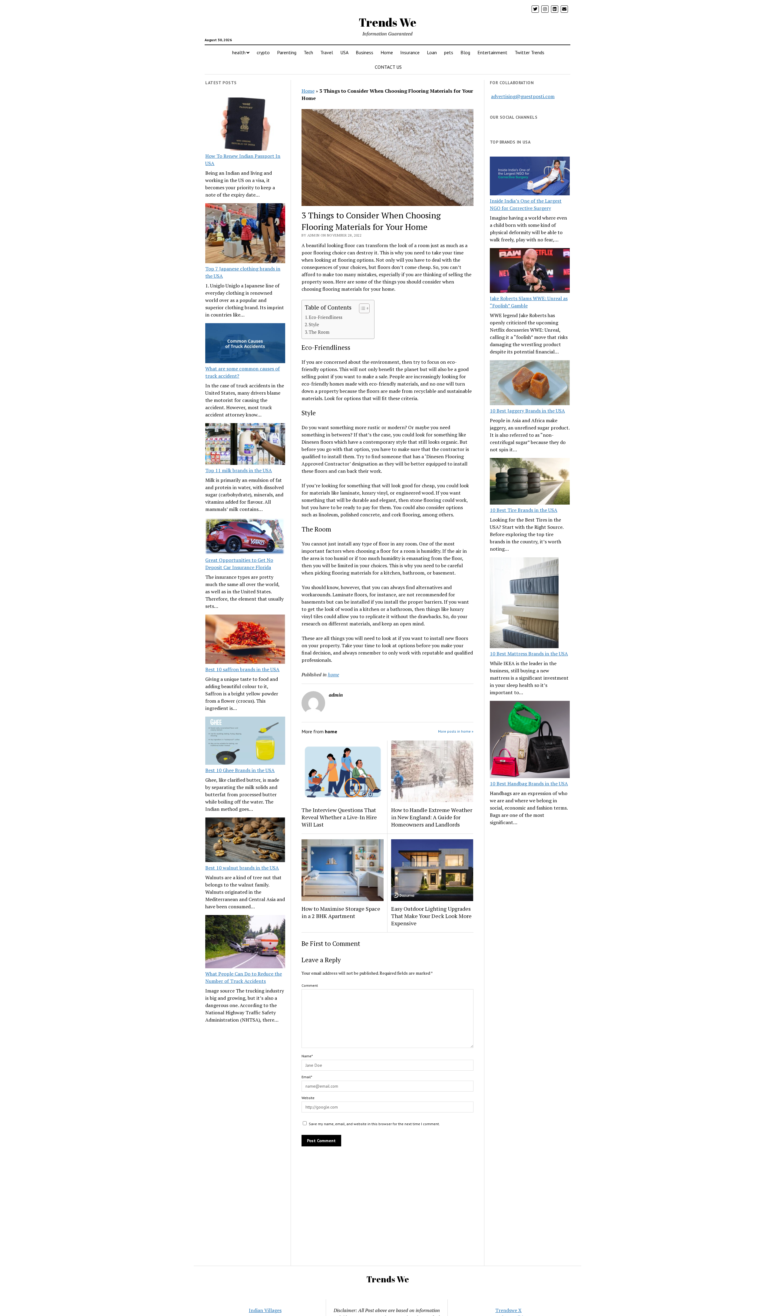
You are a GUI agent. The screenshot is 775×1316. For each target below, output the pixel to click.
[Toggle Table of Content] (361, 308)
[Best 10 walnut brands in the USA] (245, 840)
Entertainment (492, 52)
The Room (319, 332)
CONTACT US (388, 67)
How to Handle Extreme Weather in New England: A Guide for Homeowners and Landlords (431, 817)
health (239, 52)
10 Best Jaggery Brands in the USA (527, 410)
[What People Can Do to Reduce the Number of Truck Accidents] (245, 942)
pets (448, 52)
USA (344, 52)
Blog (465, 52)
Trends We (387, 22)
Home (387, 52)
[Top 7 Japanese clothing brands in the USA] (245, 234)
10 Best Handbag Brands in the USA (529, 783)
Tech (308, 52)
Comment (310, 985)
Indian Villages (265, 1310)
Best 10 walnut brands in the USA (242, 867)
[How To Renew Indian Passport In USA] (245, 125)
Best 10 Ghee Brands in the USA (240, 770)
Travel (326, 52)
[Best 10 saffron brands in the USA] (245, 640)
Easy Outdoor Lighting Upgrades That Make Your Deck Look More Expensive (431, 916)
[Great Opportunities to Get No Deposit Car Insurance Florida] (245, 537)
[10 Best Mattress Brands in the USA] (524, 603)
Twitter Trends (529, 52)
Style (314, 324)
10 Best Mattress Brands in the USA (529, 653)
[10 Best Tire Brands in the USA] (530, 482)
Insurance (410, 52)
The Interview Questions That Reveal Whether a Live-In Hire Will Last (339, 817)
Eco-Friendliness (325, 317)
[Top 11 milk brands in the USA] (245, 445)
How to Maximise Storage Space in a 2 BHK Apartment (341, 912)
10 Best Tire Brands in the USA (523, 510)
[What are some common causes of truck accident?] (245, 344)
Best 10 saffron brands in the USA (242, 669)
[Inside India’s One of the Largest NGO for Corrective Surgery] (530, 177)
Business (364, 52)
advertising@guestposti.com (523, 96)
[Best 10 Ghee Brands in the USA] (245, 742)
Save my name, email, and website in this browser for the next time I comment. (374, 1124)
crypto (263, 52)
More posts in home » (455, 731)
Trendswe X (508, 1310)
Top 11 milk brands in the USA (238, 470)
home (333, 674)
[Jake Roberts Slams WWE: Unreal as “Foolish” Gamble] (530, 271)
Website (308, 1098)
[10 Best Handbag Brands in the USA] (530, 740)
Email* (307, 1077)
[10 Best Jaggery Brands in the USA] (530, 383)
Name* (307, 1056)
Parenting (286, 52)
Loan (432, 52)
